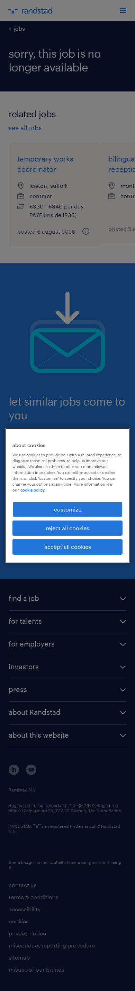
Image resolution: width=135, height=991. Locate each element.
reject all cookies (67, 528)
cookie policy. (32, 490)
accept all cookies (67, 546)
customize (67, 509)
